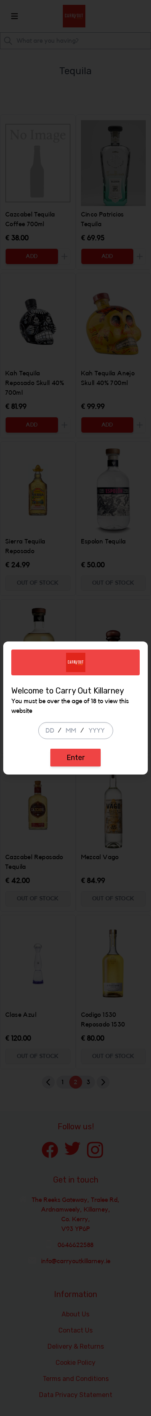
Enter (75, 757)
